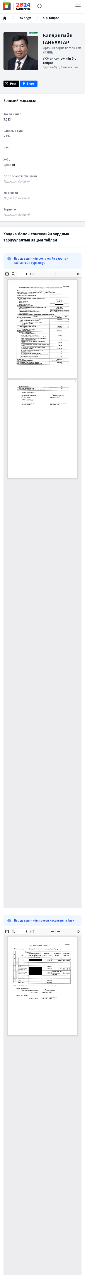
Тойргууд (25, 18)
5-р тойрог (51, 18)
